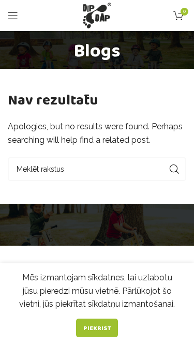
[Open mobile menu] (13, 15)
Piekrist (97, 328)
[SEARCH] (174, 169)
